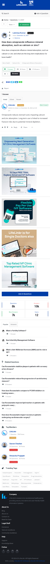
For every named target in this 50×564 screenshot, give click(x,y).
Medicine (17, 38)
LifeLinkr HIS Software (37, 561)
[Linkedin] (12, 551)
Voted (5, 99)
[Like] (9, 32)
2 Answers (13, 356)
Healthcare (6, 480)
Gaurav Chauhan (15, 444)
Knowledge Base (7, 543)
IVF (21, 480)
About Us (5, 514)
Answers (14, 324)
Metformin (6, 483)
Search (6, 13)
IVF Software (28, 480)
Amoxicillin (17, 473)
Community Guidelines (9, 533)
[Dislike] (9, 39)
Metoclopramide (26, 483)
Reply (15, 127)
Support (4, 540)
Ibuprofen (14, 480)
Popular (5, 324)
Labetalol (37, 480)
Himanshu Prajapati (17, 456)
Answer (15, 74)
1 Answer (13, 334)
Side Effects (6, 486)
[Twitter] (8, 551)
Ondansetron (37, 483)
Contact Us (5, 516)
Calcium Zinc (16, 63)
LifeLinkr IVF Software (21, 561)
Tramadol (24, 486)
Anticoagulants (27, 473)
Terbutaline (15, 486)
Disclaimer (5, 527)
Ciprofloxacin (7, 476)
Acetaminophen (7, 473)
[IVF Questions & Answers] (26, 5)
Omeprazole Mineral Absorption (32, 63)
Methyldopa (15, 483)
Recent (18, 99)
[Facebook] (3, 551)
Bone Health (6, 63)
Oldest (12, 99)
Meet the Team (7, 519)
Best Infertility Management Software (20, 340)
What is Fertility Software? (16, 331)
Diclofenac (16, 476)
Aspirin (37, 473)
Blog (3, 511)
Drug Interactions (36, 476)
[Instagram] (17, 551)
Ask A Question (42, 13)
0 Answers (8, 384)
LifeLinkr (12, 432)
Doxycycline (25, 476)
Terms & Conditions (8, 530)
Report (6, 88)
